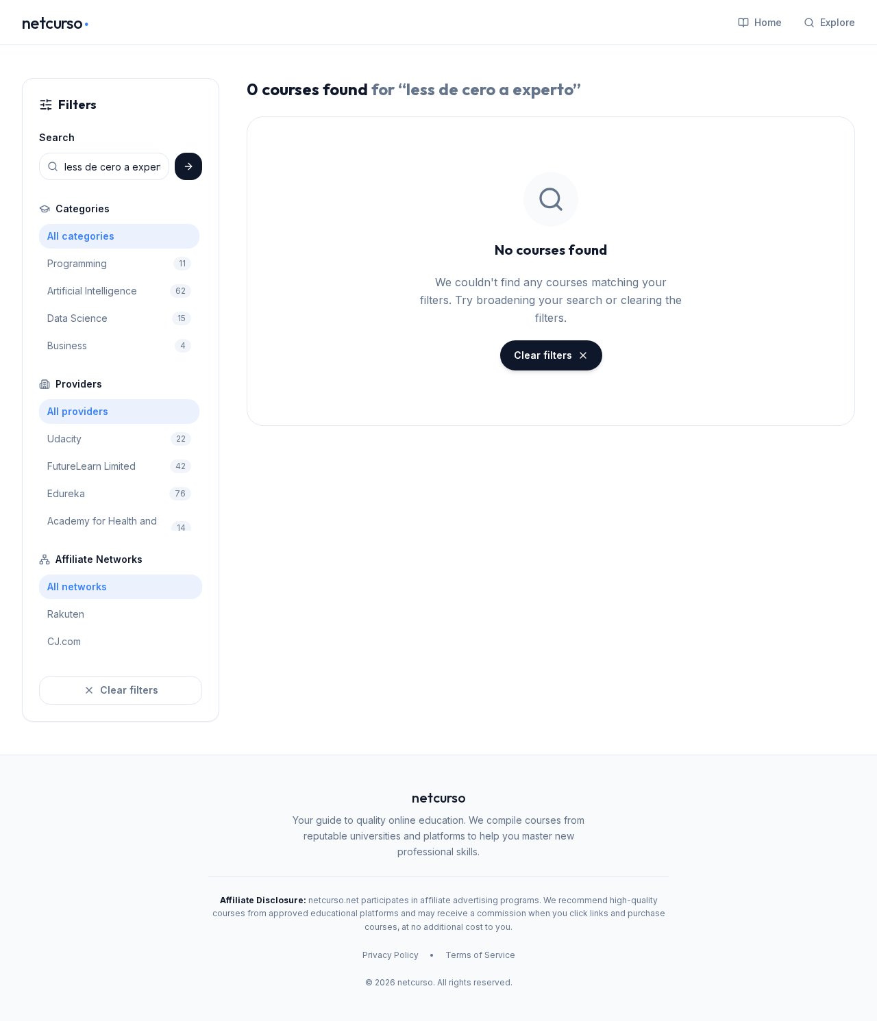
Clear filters (129, 690)
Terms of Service (480, 955)
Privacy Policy (390, 955)
